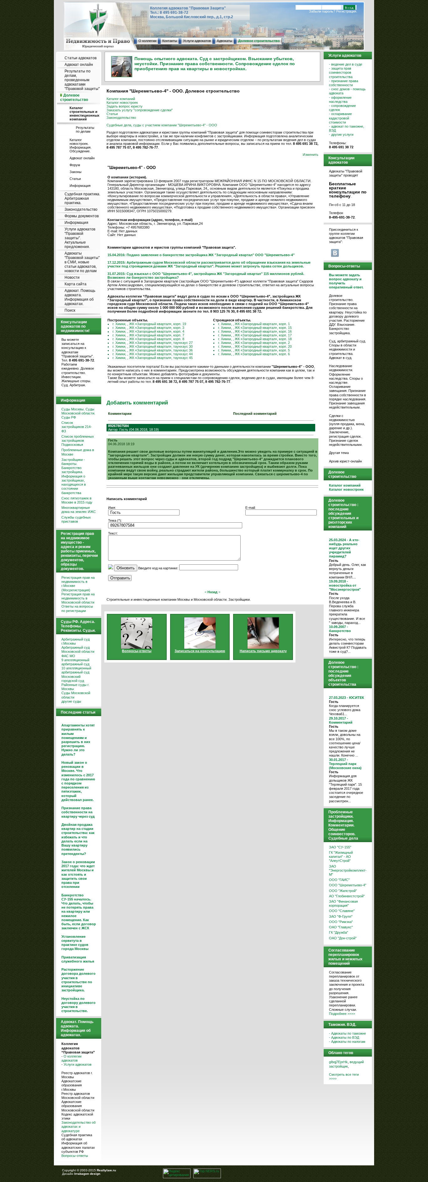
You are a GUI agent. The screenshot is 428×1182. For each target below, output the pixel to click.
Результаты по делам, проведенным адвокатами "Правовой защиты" (82, 80)
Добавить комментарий (137, 402)
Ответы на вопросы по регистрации (77, 608)
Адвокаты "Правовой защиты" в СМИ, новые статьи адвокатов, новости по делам (82, 262)
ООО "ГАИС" (339, 880)
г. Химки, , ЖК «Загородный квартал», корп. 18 (255, 339)
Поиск (70, 310)
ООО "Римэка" (341, 922)
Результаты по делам (85, 129)
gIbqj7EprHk (338, 1062)
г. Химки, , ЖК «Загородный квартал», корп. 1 (254, 324)
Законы (75, 172)
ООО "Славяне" (342, 911)
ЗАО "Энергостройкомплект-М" (348, 870)
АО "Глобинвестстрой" (347, 896)
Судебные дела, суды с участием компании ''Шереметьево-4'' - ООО (162, 125)
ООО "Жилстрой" (343, 891)
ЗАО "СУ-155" (340, 847)
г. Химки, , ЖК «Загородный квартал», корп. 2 (254, 343)
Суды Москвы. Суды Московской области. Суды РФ (78, 413)
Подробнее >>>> (342, 1014)
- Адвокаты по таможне (347, 1033)
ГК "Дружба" (338, 932)
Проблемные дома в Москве (77, 452)
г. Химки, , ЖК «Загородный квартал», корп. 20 (255, 346)
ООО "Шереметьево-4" (347, 885)
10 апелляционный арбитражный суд (76, 670)
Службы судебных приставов (76, 519)
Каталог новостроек (122, 102)
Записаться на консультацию (200, 651)
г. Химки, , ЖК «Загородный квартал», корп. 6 (254, 354)
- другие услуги (341, 134)
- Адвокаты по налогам (347, 1041)
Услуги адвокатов (197, 41)
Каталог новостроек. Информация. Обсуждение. (80, 145)
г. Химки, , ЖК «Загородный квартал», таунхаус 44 (152, 354)
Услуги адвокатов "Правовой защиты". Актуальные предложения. (80, 238)
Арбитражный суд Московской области (77, 649)
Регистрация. (346, 11)
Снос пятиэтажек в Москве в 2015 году (76, 500)
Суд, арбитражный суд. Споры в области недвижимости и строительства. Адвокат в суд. (347, 349)
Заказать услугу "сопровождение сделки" (140, 110)
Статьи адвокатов (81, 58)
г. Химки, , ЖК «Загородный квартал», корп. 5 (254, 350)
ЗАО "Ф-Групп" (340, 916)
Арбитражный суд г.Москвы (75, 641)
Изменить (310, 154)
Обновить (126, 568)
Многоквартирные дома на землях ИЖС (78, 510)
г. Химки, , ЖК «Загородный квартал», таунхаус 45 (152, 358)
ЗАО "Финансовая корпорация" (343, 903)
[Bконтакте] (335, 253)
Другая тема (339, 453)
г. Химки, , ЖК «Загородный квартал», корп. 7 (148, 335)
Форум (75, 165)
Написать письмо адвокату (263, 651)
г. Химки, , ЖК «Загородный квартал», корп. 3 (148, 328)
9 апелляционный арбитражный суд (75, 662)
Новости (72, 277)
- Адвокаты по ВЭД (344, 1037)
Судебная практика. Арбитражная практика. (82, 198)
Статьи (75, 179)
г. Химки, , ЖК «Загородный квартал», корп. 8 (148, 339)
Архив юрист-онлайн (345, 461)
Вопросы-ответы (74, 1156)
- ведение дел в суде (345, 64)
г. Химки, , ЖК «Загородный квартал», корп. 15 (255, 328)
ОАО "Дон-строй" (343, 938)
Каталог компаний (121, 99)
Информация (80, 185)
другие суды (71, 701)
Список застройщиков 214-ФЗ (76, 427)
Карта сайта (75, 284)
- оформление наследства (340, 99)
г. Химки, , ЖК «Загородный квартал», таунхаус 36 (152, 350)
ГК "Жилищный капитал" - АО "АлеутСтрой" (341, 857)
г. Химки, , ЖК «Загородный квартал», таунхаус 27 (152, 343)
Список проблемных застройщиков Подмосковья (77, 440)
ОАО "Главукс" (341, 927)
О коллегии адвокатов (71, 1058)
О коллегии (147, 41)
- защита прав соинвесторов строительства (340, 72)
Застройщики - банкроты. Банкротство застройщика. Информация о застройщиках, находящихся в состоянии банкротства (73, 476)
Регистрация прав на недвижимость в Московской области (78, 598)
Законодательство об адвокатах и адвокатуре (78, 1126)
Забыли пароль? (322, 11)
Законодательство (81, 209)
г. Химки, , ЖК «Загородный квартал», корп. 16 (255, 331)
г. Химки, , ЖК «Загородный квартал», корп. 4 (148, 331)
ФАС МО (68, 656)
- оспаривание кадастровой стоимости (340, 118)
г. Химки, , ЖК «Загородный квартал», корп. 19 (149, 324)
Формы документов (82, 216)
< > (212, 592)
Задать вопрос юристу (125, 106)
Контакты (169, 41)
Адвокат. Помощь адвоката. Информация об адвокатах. (80, 297)
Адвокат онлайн (79, 64)
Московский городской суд (72, 679)
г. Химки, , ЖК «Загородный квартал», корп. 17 (255, 335)
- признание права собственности (343, 83)
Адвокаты (224, 41)
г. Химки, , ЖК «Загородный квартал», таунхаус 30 (152, 346)
